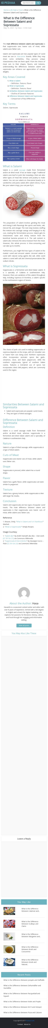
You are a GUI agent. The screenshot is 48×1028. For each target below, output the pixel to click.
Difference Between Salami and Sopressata (25, 96)
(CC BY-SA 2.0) (12, 543)
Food (20, 10)
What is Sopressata (16, 86)
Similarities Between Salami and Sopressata (25, 91)
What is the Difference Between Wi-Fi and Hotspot (22, 1007)
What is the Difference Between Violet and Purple (22, 1001)
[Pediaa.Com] (8, 2)
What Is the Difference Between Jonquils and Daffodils (23, 980)
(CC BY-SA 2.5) (8, 538)
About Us (27, 1024)
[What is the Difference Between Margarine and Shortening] (12, 936)
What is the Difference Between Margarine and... (31, 935)
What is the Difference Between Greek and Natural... (30, 962)
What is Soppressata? (13, 527)
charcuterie (21, 56)
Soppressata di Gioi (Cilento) (16, 541)
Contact (20, 1024)
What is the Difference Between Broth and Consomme (30, 949)
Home (5, 10)
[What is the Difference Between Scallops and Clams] (12, 924)
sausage (22, 170)
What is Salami (14, 81)
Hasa (20, 28)
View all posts (24, 625)
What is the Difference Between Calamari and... (31, 910)
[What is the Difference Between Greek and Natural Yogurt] (12, 962)
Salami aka (9, 536)
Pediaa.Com (30, 1021)
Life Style (13, 10)
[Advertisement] (24, 37)
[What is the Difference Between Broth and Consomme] (12, 949)
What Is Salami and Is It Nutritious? (30, 522)
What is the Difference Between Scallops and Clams (30, 923)
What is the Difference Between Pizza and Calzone (22, 1012)
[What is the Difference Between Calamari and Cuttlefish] (12, 911)
